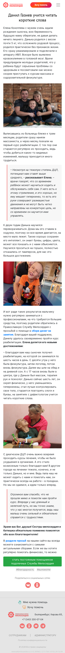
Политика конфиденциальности (32, 640)
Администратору (45, 635)
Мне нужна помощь (35, 602)
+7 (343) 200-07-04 (32, 619)
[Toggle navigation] (58, 5)
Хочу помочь (41, 5)
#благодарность (25, 569)
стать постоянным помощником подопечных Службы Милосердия (32, 561)
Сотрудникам (17, 635)
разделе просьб (16, 540)
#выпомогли (43, 569)
